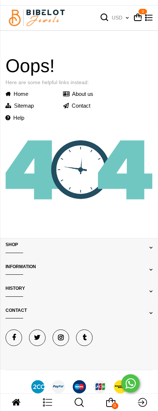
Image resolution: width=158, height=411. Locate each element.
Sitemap (22, 105)
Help (17, 118)
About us (81, 94)
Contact (79, 105)
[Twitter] (37, 337)
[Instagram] (61, 337)
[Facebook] (14, 337)
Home (19, 94)
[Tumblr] (84, 337)
